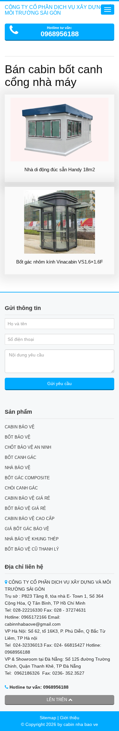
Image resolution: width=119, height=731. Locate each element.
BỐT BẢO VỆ (17, 437)
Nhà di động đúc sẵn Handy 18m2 (59, 169)
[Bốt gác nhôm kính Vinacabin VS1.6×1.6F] (59, 222)
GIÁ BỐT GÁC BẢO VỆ (27, 528)
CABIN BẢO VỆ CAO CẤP (30, 518)
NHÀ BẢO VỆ (17, 467)
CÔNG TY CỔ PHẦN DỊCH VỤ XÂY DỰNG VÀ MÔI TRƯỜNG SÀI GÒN (58, 10)
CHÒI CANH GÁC (21, 488)
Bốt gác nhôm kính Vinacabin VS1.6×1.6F (59, 261)
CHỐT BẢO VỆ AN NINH (28, 447)
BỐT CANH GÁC (20, 457)
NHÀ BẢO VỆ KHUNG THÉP (32, 539)
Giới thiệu (69, 717)
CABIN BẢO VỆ (20, 427)
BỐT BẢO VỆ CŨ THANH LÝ (32, 549)
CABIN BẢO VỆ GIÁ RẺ (27, 498)
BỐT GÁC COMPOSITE (27, 477)
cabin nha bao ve (80, 724)
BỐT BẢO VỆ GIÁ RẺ (25, 508)
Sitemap (48, 717)
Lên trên (57, 699)
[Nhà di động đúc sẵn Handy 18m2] (59, 129)
